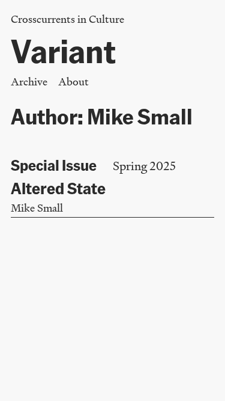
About (73, 81)
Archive (29, 81)
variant (63, 50)
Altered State (58, 187)
